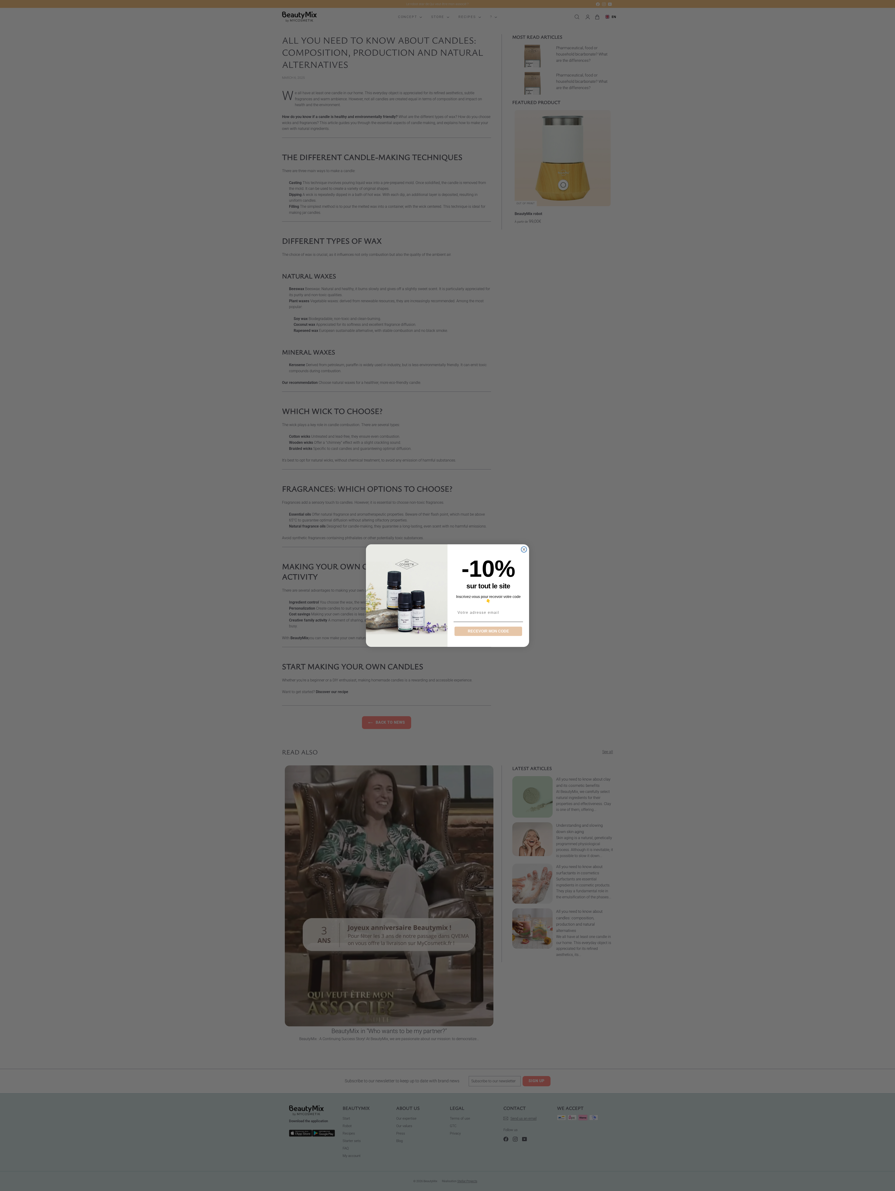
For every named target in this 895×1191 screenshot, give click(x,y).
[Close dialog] (524, 549)
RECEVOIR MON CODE (488, 631)
